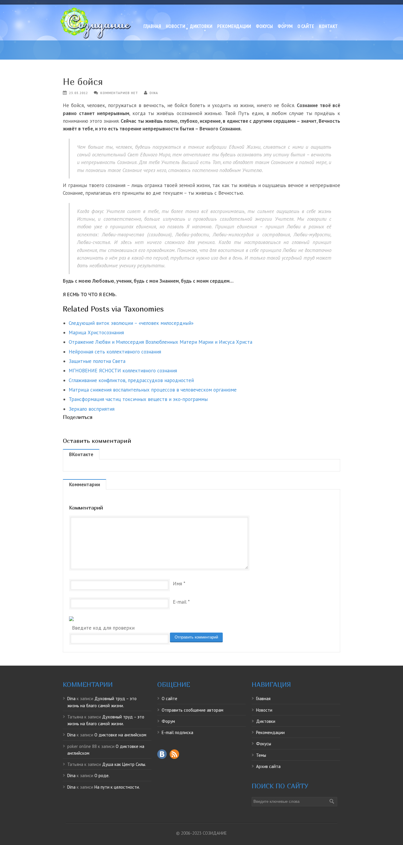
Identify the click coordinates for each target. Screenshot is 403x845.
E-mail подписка (177, 732)
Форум (285, 26)
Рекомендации (234, 26)
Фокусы (264, 26)
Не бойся (83, 81)
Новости (175, 26)
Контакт (328, 26)
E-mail (179, 602)
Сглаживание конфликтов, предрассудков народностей (131, 380)
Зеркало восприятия (91, 409)
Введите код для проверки (103, 628)
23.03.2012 (78, 93)
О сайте (305, 26)
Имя (177, 583)
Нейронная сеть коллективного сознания (115, 351)
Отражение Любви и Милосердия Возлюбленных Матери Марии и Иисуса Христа (160, 342)
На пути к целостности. (117, 787)
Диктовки (201, 26)
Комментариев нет (119, 93)
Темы (261, 755)
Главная (152, 26)
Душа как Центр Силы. (124, 764)
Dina (154, 93)
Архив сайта (268, 766)
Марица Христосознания (96, 332)
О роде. (101, 775)
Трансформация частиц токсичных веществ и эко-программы (138, 399)
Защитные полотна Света (97, 361)
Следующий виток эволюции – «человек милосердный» (131, 323)
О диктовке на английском (120, 735)
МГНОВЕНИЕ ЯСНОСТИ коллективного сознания (123, 370)
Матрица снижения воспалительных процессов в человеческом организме (153, 390)
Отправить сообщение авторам (192, 710)
